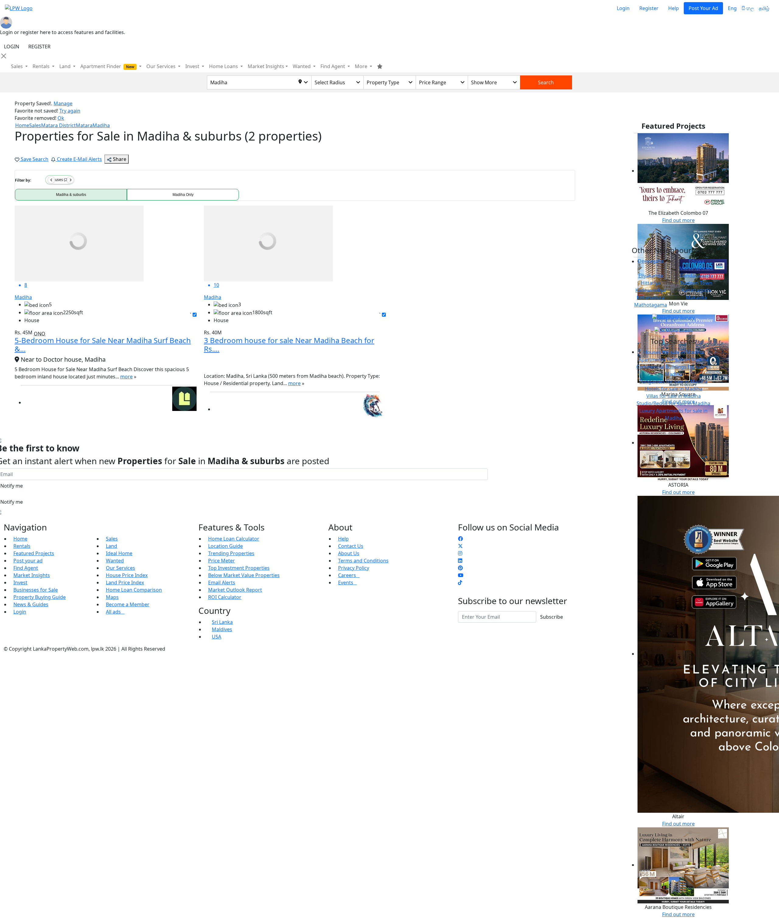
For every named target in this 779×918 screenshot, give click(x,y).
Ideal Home (119, 553)
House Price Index (127, 575)
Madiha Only (183, 195)
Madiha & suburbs (71, 195)
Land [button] (65, 66)
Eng (732, 8)
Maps (112, 597)
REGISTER (39, 46)
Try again (69, 110)
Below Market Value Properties (244, 575)
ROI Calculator (224, 597)
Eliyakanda (650, 275)
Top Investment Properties (239, 568)
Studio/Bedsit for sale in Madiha (673, 403)
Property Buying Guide (39, 597)
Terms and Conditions (363, 560)
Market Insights (31, 575)
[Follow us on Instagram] (460, 553)
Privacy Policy (353, 568)
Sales (17, 66)
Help (673, 8)
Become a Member (127, 604)
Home (20, 538)
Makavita (696, 297)
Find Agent (25, 568)
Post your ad (28, 560)
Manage (63, 103)
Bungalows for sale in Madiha (673, 381)
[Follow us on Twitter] (460, 546)
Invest (20, 582)
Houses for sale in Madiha (674, 352)
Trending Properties (231, 553)
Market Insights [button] (266, 66)
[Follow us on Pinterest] (460, 568)
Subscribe (551, 617)
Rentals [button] (42, 66)
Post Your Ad (703, 8)
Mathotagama (650, 304)
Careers (349, 575)
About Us (348, 553)
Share (119, 159)
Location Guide (225, 546)
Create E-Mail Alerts (79, 159)
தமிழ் (764, 8)
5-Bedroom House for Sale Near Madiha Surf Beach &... (103, 344)
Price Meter (221, 560)
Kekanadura (651, 297)
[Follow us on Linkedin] (460, 560)
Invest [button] (193, 66)
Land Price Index (125, 582)
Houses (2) (59, 179)
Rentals (21, 546)
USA (216, 636)
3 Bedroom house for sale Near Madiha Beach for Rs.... (289, 344)
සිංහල (748, 8)
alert (20, 421)
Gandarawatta (696, 275)
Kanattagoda (696, 290)
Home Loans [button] (224, 66)
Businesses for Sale (35, 589)
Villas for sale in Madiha (673, 396)
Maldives (222, 629)
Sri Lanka (222, 622)
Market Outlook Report (235, 589)
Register (648, 8)
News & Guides (30, 604)
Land (111, 546)
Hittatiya (650, 283)
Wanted (115, 560)
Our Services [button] (161, 66)
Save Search (33, 159)
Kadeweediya (650, 290)
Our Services (120, 568)
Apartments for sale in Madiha (673, 359)
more (126, 376)
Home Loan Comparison (134, 589)
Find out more (678, 220)
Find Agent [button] (333, 66)
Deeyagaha (651, 261)
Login (623, 8)
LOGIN (11, 46)
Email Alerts (221, 582)
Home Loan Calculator (233, 538)
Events (347, 582)
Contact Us (350, 546)
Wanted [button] (302, 66)
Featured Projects (33, 553)
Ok (61, 118)
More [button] (362, 66)
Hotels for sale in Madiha (673, 388)
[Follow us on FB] (460, 538)
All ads (115, 611)
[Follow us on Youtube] (460, 575)
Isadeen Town (696, 283)
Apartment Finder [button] (107, 66)
